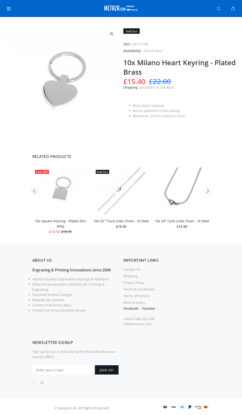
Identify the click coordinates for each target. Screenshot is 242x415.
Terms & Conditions (139, 289)
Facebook (130, 308)
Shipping (130, 87)
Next (207, 191)
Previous (34, 191)
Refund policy (134, 302)
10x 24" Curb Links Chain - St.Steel (182, 221)
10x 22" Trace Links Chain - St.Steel (121, 221)
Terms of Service (136, 296)
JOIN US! (107, 370)
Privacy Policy (133, 282)
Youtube (148, 308)
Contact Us (131, 269)
